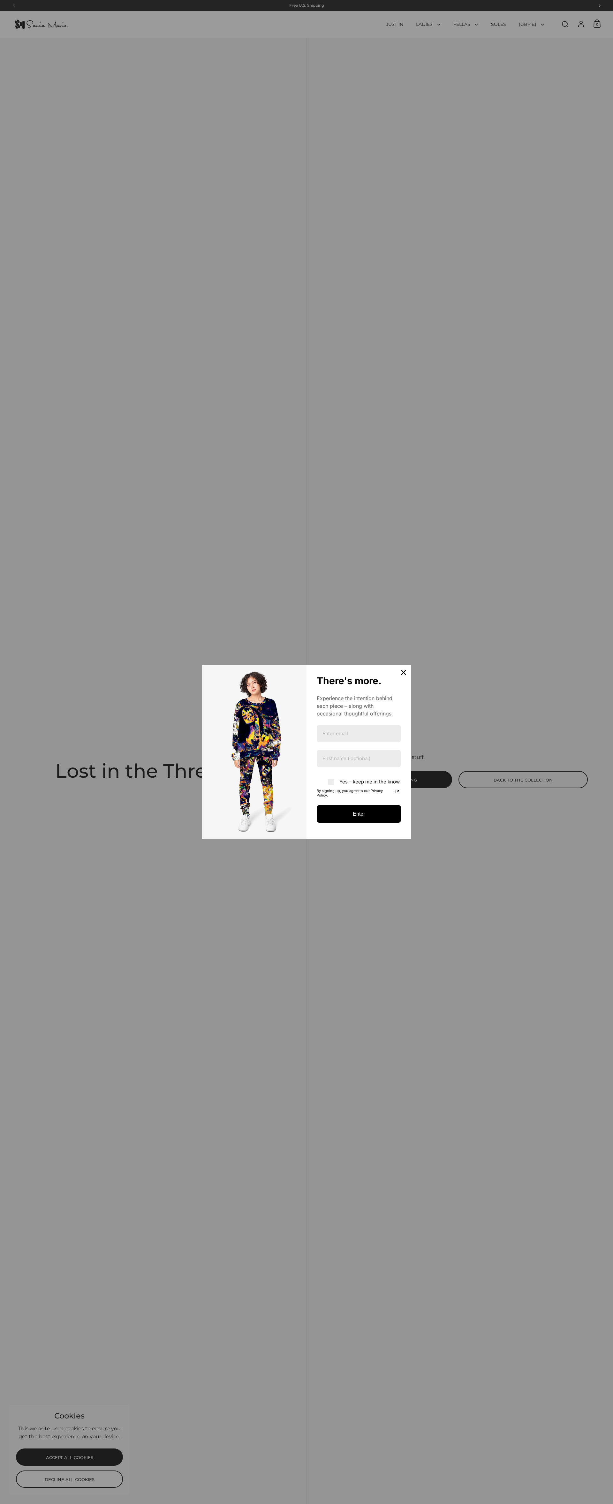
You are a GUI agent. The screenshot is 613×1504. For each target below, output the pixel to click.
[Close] (403, 672)
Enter (359, 814)
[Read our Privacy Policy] (397, 792)
